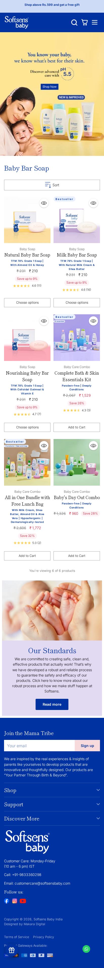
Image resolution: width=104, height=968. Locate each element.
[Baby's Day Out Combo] (77, 462)
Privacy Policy (43, 937)
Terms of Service (16, 937)
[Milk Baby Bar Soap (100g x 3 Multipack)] (77, 219)
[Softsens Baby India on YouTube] (23, 901)
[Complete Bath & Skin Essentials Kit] (77, 337)
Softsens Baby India (48, 919)
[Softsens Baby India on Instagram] (15, 901)
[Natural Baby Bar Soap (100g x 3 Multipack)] (27, 219)
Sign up (87, 745)
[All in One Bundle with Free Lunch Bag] (27, 462)
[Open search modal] (74, 22)
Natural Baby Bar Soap (27, 254)
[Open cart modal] (84, 22)
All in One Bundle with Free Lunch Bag (27, 500)
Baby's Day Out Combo (77, 497)
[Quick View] (43, 203)
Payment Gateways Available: (25, 945)
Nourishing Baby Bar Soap (27, 376)
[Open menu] (94, 22)
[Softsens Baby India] (16, 22)
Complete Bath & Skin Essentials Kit (77, 376)
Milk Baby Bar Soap (77, 254)
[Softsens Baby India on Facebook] (7, 901)
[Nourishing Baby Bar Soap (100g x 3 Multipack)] (27, 337)
